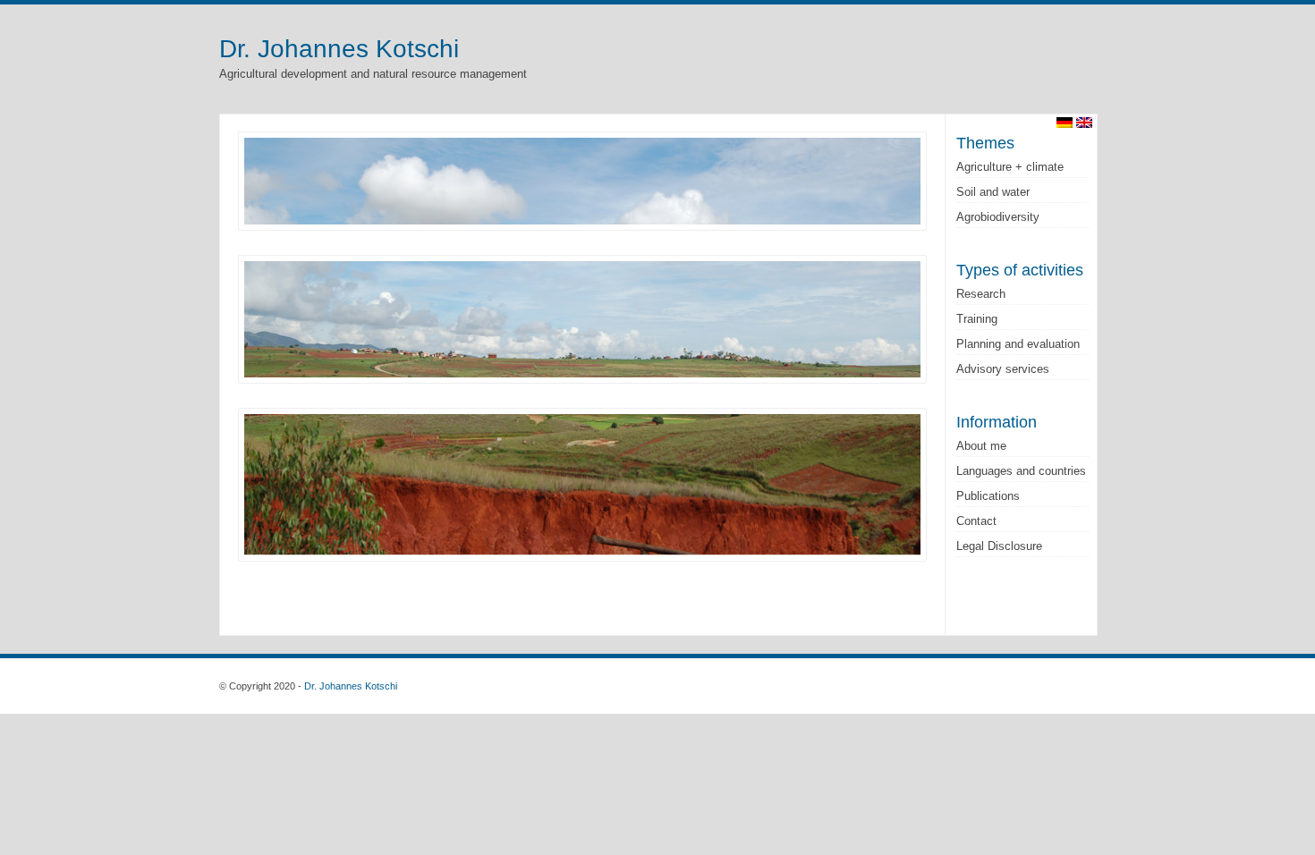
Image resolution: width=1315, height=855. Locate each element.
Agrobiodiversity (997, 217)
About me (981, 446)
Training (976, 319)
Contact (976, 521)
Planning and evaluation (1018, 344)
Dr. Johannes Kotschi (339, 49)
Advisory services (1002, 369)
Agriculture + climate (1010, 167)
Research (980, 294)
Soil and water (993, 192)
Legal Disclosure (999, 546)
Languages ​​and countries (1021, 471)
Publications (988, 496)
